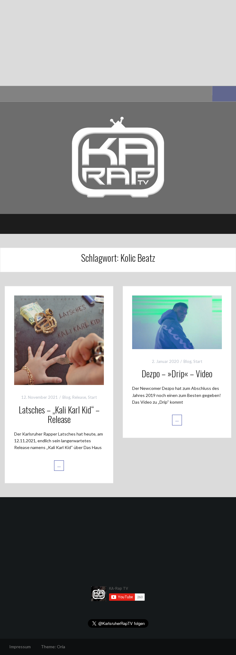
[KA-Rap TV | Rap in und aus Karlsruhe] (118, 157)
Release (79, 397)
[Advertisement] (118, 43)
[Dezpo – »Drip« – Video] (177, 321)
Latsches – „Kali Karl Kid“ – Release (59, 414)
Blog (66, 397)
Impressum (20, 646)
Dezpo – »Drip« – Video (177, 373)
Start (92, 397)
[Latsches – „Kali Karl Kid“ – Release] (59, 339)
